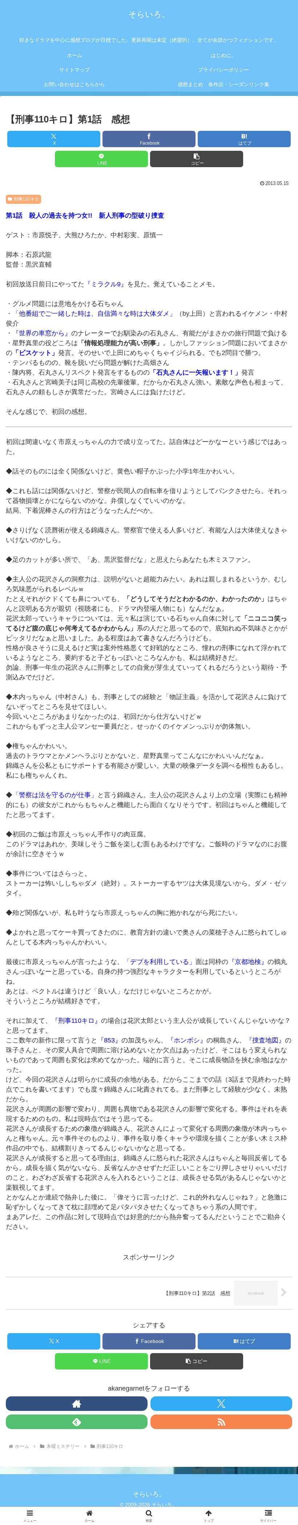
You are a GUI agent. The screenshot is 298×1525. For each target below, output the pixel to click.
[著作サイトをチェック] (77, 1403)
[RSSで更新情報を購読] (221, 1422)
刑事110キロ (26, 199)
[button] (196, 159)
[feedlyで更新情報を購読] (77, 1422)
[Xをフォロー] (221, 1403)
